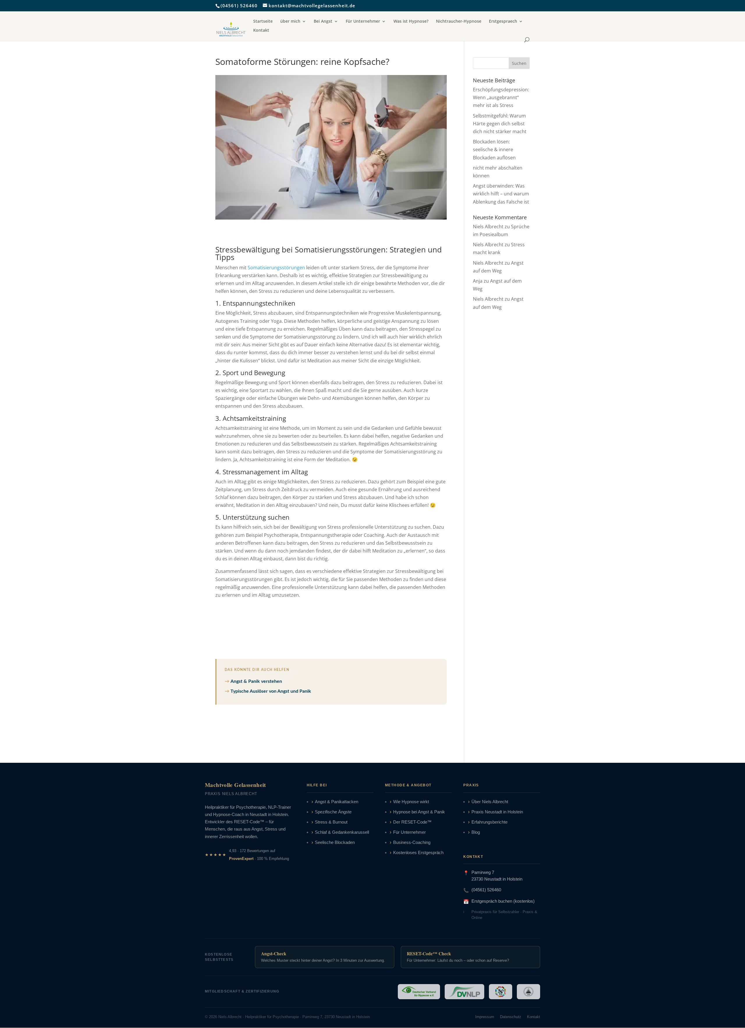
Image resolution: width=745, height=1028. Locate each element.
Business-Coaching (411, 842)
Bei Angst (323, 21)
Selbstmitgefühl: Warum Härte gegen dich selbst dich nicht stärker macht (499, 124)
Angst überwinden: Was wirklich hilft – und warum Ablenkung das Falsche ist (501, 194)
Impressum (484, 1017)
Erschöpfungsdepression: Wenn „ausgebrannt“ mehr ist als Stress (501, 97)
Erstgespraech (503, 21)
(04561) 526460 (239, 5)
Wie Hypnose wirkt (411, 801)
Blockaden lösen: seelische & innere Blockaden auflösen (494, 149)
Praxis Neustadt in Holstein (497, 812)
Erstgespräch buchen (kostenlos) (503, 901)
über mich (290, 21)
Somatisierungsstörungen (276, 267)
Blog (475, 832)
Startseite (263, 21)
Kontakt (261, 30)
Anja (478, 281)
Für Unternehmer (363, 21)
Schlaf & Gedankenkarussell (342, 832)
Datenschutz (510, 1017)
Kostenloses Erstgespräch (418, 852)
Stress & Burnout (331, 822)
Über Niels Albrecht (489, 801)
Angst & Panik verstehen (256, 681)
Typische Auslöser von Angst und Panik (270, 691)
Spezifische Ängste (333, 812)
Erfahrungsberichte (489, 822)
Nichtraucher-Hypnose (458, 21)
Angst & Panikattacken (336, 801)
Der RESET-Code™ (412, 822)
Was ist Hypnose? (410, 21)
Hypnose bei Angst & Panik (419, 812)
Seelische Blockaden (335, 842)
